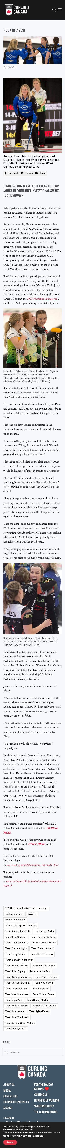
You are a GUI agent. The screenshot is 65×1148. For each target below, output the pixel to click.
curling (43, 908)
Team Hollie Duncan (42, 954)
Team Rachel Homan (16, 1005)
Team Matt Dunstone (16, 994)
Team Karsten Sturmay (17, 982)
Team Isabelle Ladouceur (19, 959)
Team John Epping (15, 971)
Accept (10, 1142)
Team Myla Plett (13, 1000)
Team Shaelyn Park (15, 1028)
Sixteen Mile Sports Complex (20, 925)
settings (39, 1135)
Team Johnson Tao (40, 971)
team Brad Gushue (15, 936)
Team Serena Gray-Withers (20, 1023)
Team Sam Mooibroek (17, 1017)
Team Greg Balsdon (16, 954)
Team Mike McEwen (43, 994)
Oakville (31, 913)
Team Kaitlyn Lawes (46, 977)
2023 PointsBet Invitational (42, 299)
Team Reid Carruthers (44, 1005)
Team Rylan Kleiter (39, 1011)
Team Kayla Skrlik (44, 982)
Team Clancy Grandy (44, 942)
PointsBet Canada (15, 919)
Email (42, 173)
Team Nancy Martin (37, 1000)
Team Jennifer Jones (43, 965)
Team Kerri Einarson (16, 988)
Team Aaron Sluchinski (17, 931)
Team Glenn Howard (42, 948)
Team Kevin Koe (40, 988)
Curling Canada (14, 913)
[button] (60, 10)
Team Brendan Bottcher (43, 936)
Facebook (12, 173)
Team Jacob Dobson (16, 965)
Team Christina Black (16, 942)
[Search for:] (32, 1052)
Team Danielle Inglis (16, 948)
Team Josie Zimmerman (18, 977)
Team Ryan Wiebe (15, 1011)
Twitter (28, 173)
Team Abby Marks (44, 931)
